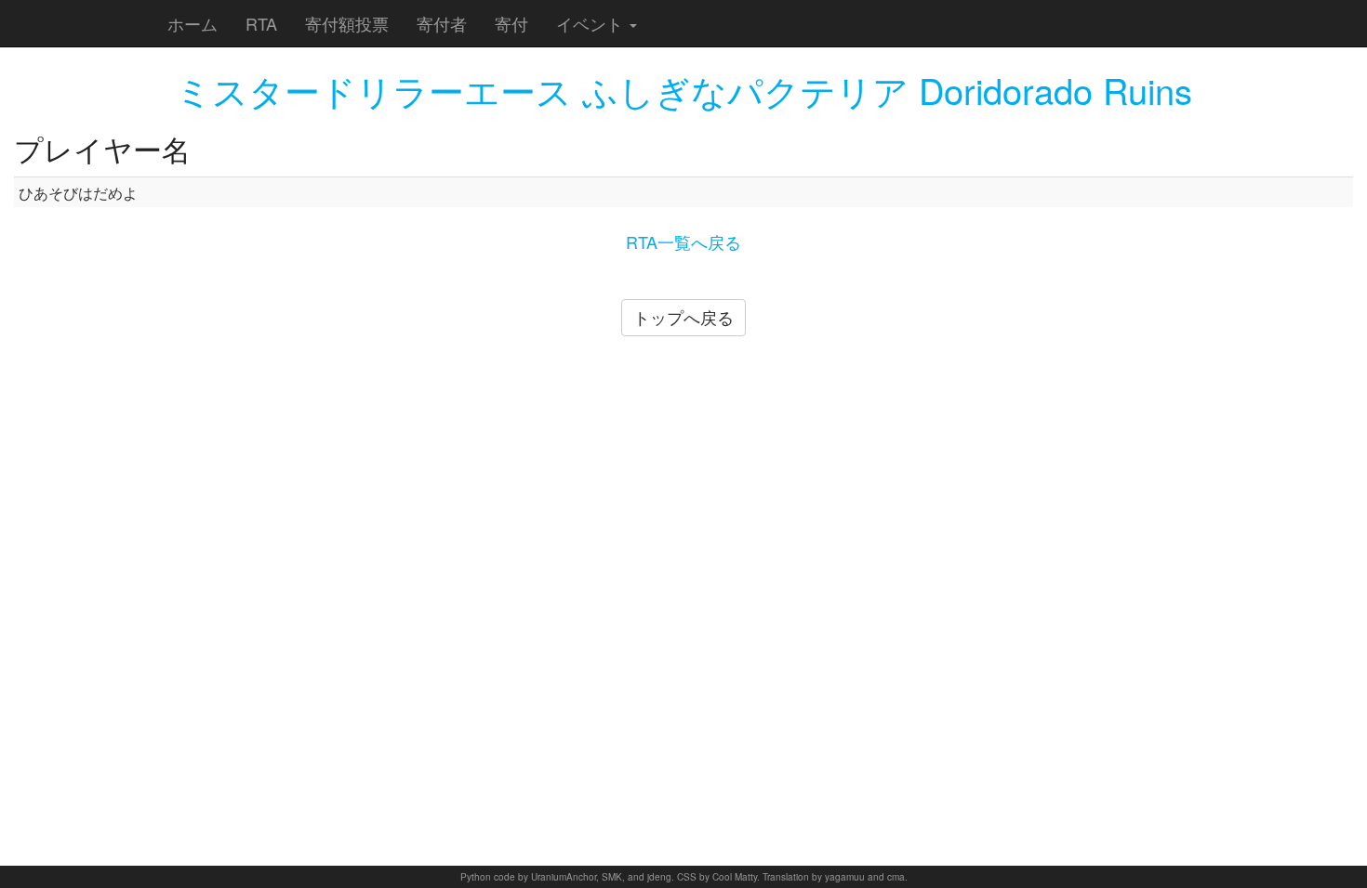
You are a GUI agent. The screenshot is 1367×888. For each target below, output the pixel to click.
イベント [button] (592, 23)
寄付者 (442, 23)
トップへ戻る (683, 317)
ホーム (192, 23)
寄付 (511, 23)
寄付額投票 (347, 23)
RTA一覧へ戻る (683, 241)
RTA (261, 23)
